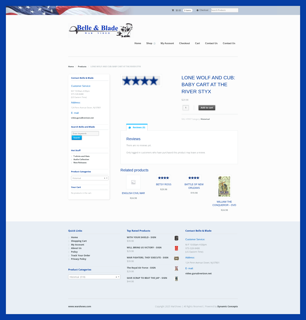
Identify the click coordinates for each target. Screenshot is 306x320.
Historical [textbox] (89, 178)
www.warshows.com (79, 306)
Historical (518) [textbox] (93, 276)
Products (82, 66)
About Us (76, 248)
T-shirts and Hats (81, 156)
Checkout (204, 10)
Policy (74, 251)
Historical (205, 119)
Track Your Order (80, 255)
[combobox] (90, 178)
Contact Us (211, 43)
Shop (149, 43)
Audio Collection (81, 159)
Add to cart (207, 107)
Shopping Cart (79, 240)
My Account (167, 43)
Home (138, 43)
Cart (197, 43)
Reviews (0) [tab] (138, 127)
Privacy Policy (78, 258)
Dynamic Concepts (227, 306)
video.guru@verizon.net (82, 117)
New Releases (80, 162)
